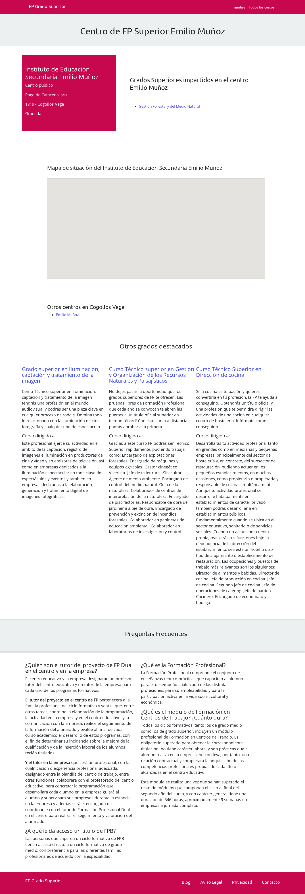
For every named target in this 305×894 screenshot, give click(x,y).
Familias (238, 7)
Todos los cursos (261, 7)
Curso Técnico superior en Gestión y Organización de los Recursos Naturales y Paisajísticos (151, 374)
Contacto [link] (271, 882)
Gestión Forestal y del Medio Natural (169, 106)
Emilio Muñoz (67, 314)
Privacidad (242, 882)
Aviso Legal (211, 882)
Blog (186, 882)
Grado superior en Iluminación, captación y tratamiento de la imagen (61, 374)
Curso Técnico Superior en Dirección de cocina (228, 371)
